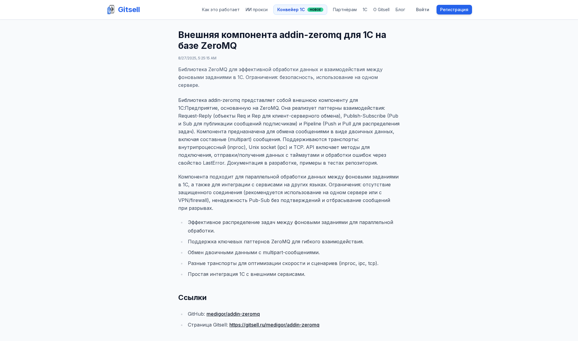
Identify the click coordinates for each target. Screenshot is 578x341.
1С (365, 9)
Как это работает (221, 9)
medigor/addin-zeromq (233, 314)
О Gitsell (381, 9)
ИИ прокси (257, 9)
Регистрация (454, 9)
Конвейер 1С (299, 9)
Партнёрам (345, 9)
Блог (400, 9)
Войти (422, 9)
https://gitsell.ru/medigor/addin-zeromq (274, 325)
